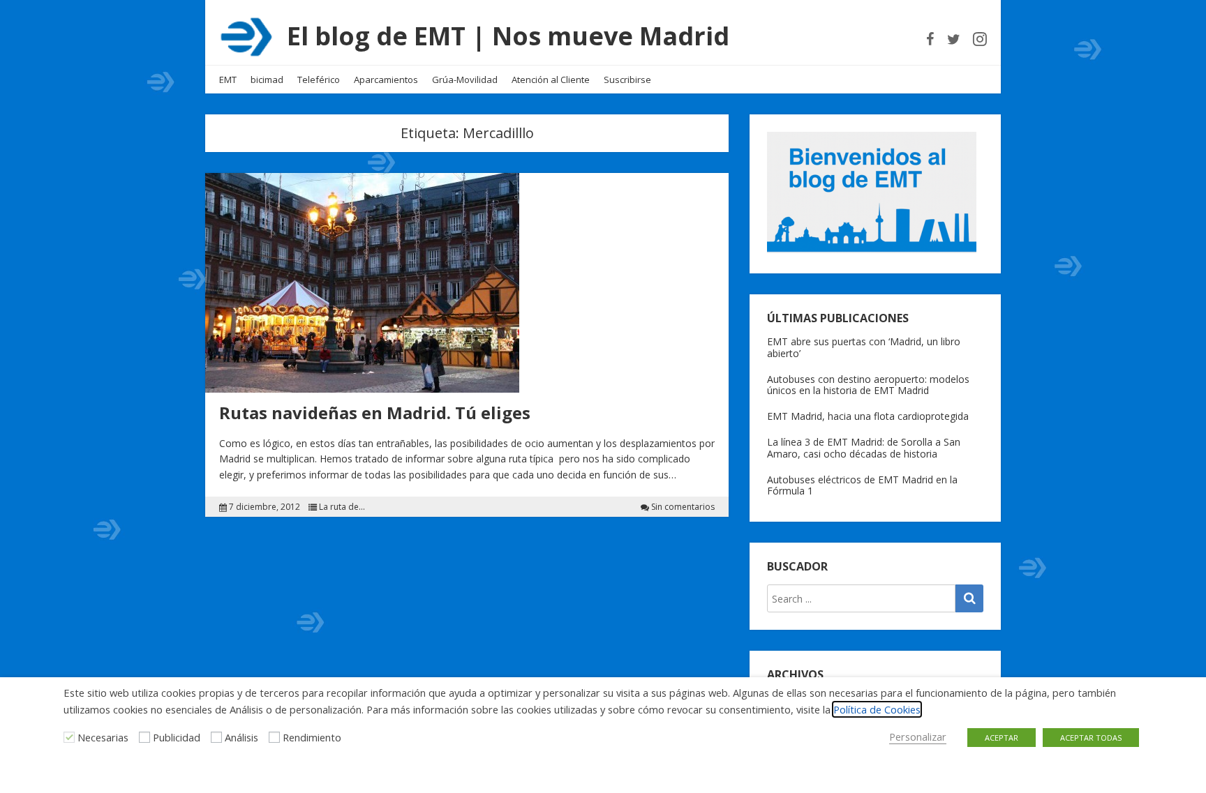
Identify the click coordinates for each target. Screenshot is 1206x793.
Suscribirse (627, 79)
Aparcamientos (386, 79)
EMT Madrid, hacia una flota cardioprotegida (868, 416)
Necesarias (102, 737)
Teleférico (318, 79)
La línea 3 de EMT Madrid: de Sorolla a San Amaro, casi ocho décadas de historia (863, 447)
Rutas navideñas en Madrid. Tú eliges (374, 412)
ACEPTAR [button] (1001, 737)
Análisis (241, 737)
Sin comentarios (683, 507)
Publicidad (176, 737)
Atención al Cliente (551, 79)
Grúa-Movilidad (465, 79)
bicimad (267, 79)
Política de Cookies (877, 709)
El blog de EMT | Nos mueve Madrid (508, 36)
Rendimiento (312, 737)
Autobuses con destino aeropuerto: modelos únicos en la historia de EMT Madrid (868, 385)
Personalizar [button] (917, 736)
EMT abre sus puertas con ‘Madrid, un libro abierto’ (863, 347)
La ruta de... (342, 507)
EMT (228, 79)
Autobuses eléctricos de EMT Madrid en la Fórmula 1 (862, 485)
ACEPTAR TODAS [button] (1091, 737)
